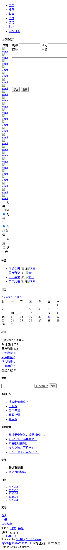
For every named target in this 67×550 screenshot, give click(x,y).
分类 (3, 260)
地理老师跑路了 (19, 401)
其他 (3, 507)
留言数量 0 (8, 361)
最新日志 (6, 394)
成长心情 (14, 268)
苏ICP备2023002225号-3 (16, 543)
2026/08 (13, 487)
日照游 (13, 406)
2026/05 (13, 496)
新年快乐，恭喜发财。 (23, 439)
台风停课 (14, 410)
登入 (4, 515)
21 (49, 316)
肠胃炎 (13, 419)
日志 (13, 528)
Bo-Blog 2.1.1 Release (28, 539)
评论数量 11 (8, 353)
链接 (3, 459)
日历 (3, 289)
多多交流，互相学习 (21, 447)
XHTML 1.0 (8, 536)
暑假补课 (14, 414)
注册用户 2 (8, 366)
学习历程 (14, 281)
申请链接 (7, 524)
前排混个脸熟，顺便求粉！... (27, 434)
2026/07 (13, 490)
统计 (3, 332)
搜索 (3, 378)
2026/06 (13, 493)
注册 (4, 519)
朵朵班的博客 (17, 472)
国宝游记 (14, 272)
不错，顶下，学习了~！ (24, 452)
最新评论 (6, 427)
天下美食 (14, 277)
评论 (21, 528)
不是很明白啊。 (19, 443)
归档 (3, 480)
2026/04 (13, 499)
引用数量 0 (8, 357)
